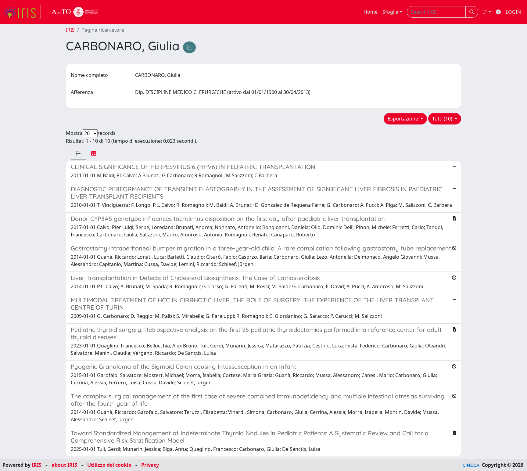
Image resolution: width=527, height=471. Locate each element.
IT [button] (485, 12)
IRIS (70, 30)
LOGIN (513, 12)
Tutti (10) (443, 118)
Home (371, 12)
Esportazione (403, 118)
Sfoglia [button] (390, 12)
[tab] (78, 153)
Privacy (150, 465)
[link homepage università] (75, 12)
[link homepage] (22, 12)
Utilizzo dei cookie (109, 465)
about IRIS (64, 465)
